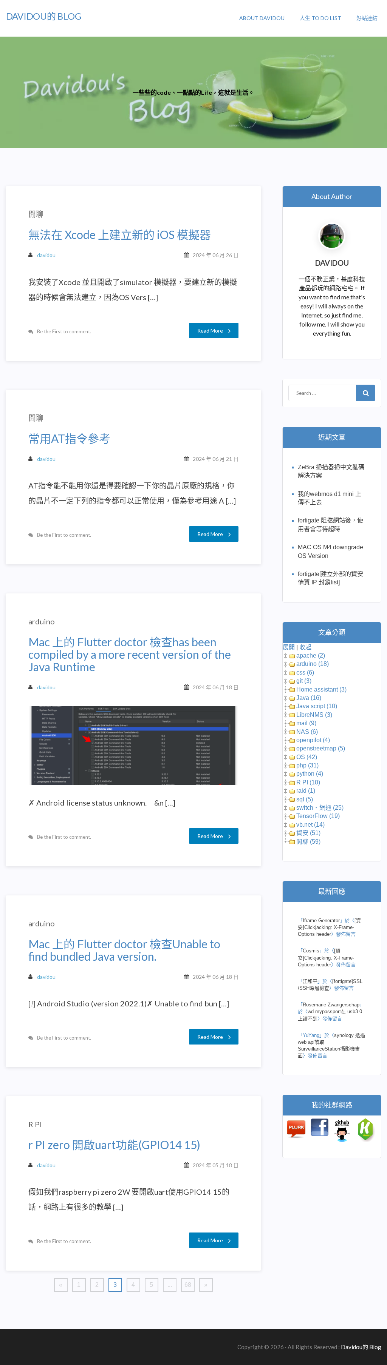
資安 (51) (308, 833)
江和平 (310, 981)
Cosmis (311, 951)
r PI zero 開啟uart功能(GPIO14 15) (114, 1145)
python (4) (309, 773)
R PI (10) (308, 782)
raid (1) (305, 790)
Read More (210, 330)
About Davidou (262, 18)
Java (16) (308, 698)
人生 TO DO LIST (320, 18)
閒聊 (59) (308, 841)
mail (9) (306, 723)
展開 (289, 647)
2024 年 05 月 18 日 (215, 1165)
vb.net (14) (310, 824)
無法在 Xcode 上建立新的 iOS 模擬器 (119, 234)
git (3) (303, 681)
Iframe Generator (321, 920)
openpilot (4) (313, 740)
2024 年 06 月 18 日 (215, 687)
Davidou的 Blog (43, 16)
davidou (46, 255)
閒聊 (35, 214)
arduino (41, 621)
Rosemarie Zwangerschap (331, 1005)
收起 (305, 647)
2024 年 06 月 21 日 (215, 459)
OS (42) (306, 757)
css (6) (305, 672)
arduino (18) (312, 664)
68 (187, 1285)
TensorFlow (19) (318, 816)
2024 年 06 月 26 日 (215, 255)
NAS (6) (307, 732)
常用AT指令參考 (69, 438)
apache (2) (310, 655)
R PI (35, 1124)
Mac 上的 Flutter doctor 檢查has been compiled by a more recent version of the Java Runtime (129, 654)
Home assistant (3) (321, 689)
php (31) (307, 765)
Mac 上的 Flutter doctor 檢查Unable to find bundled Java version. (124, 950)
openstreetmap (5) (320, 748)
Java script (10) (316, 706)
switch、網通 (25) (320, 807)
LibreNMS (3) (314, 715)
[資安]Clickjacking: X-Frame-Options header (329, 927)
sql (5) (304, 799)
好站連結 (367, 18)
